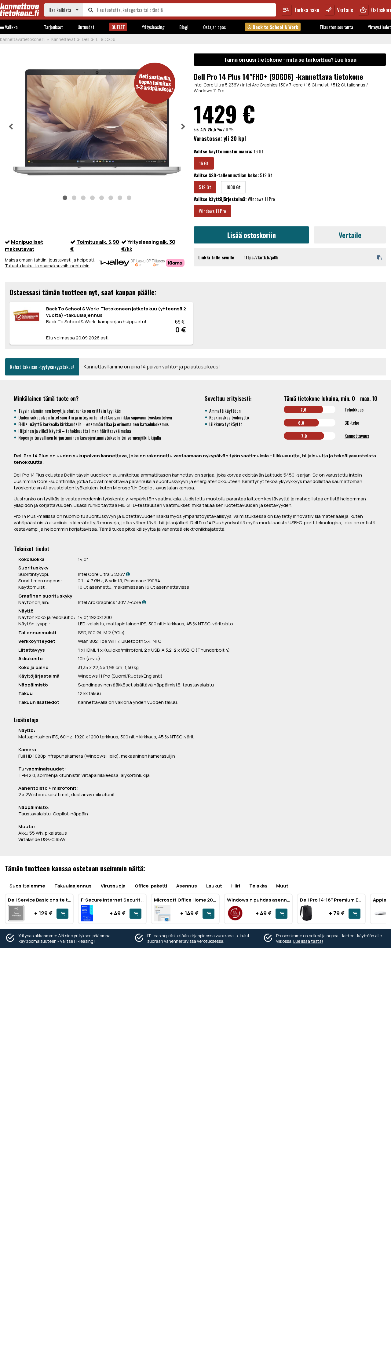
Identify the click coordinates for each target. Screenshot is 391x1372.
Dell (85, 39)
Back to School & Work (272, 27)
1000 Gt (233, 187)
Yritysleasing (153, 27)
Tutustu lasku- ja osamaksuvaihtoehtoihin (47, 266)
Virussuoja (113, 886)
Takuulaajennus (73, 886)
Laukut (214, 886)
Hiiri (235, 886)
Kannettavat (63, 39)
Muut (282, 886)
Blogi (183, 27)
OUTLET (118, 27)
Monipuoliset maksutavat (24, 245)
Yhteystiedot (379, 27)
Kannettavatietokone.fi (22, 39)
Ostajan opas (214, 27)
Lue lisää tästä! (308, 941)
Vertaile (350, 235)
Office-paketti (151, 886)
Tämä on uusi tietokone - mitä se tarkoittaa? (290, 59)
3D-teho (352, 422)
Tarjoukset (53, 27)
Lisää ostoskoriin (251, 235)
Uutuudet (86, 27)
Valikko (11, 27)
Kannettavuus (357, 435)
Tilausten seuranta (336, 27)
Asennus (186, 886)
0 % (229, 129)
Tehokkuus (354, 409)
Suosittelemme (27, 886)
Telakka (258, 886)
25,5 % (214, 129)
